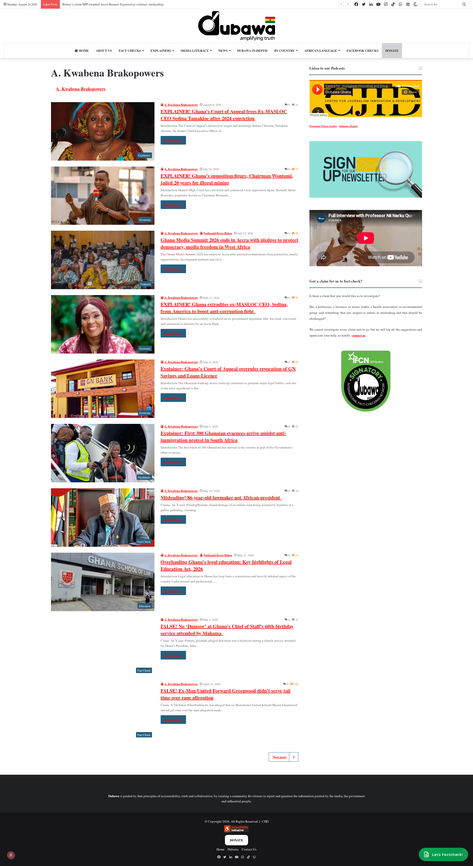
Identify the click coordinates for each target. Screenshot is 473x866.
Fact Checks (130, 50)
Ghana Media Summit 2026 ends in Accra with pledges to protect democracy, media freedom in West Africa (229, 243)
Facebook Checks (362, 50)
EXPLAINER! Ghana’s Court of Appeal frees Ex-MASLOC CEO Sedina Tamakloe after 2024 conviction (224, 115)
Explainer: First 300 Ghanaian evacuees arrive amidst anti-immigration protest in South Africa (223, 437)
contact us (358, 335)
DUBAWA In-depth (252, 50)
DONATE (392, 50)
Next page (280, 756)
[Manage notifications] (11, 855)
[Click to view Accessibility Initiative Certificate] (236, 831)
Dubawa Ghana (348, 126)
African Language (320, 50)
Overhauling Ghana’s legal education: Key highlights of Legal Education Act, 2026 (226, 565)
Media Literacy (195, 50)
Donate (236, 840)
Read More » (173, 140)
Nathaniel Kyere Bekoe (217, 233)
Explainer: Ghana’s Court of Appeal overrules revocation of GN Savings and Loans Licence (228, 372)
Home (83, 50)
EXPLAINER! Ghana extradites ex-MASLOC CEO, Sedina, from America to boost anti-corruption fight (224, 308)
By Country (284, 50)
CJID (265, 821)
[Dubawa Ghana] (236, 26)
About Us (104, 50)
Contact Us (249, 849)
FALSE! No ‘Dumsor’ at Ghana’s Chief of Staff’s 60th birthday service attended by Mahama (227, 630)
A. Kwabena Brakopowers (80, 89)
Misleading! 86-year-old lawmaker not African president (221, 497)
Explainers (161, 50)
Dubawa (233, 849)
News (223, 50)
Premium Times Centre (323, 126)
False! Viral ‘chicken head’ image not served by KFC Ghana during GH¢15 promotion (119, 4)
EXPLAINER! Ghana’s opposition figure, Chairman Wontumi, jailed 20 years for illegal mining (227, 179)
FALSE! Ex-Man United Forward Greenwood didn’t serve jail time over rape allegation (225, 694)
